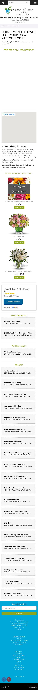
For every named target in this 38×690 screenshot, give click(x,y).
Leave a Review (19, 667)
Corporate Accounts (19, 659)
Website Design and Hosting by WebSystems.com (29, 686)
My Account (19, 669)
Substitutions (19, 665)
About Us (19, 653)
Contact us (19, 657)
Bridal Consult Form (19, 655)
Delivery (19, 661)
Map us (19, 630)
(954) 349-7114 (19, 22)
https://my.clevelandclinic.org (12, 150)
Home (3, 26)
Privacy (19, 663)
